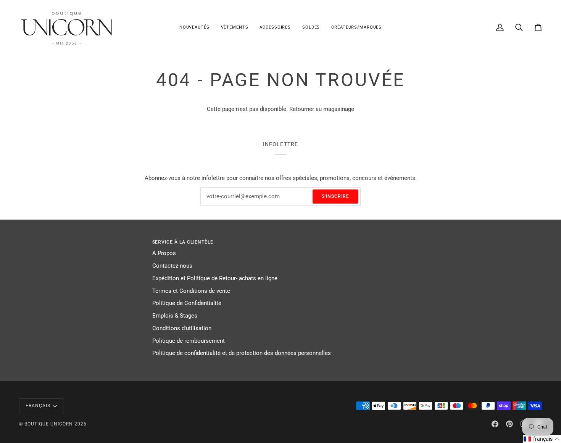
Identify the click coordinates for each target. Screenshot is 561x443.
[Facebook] (495, 424)
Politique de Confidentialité (186, 303)
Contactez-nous (172, 266)
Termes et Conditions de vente (191, 291)
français (38, 405)
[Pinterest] (509, 424)
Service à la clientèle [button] (183, 242)
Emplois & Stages (174, 316)
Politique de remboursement (188, 341)
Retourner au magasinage (321, 109)
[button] (234, 27)
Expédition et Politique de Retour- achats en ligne (214, 278)
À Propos (164, 253)
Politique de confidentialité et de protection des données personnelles (241, 353)
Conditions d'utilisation (181, 328)
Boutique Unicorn (48, 424)
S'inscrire (335, 196)
